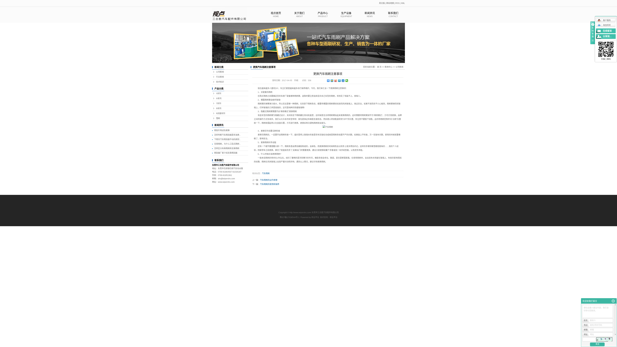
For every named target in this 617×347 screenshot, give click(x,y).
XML (403, 3)
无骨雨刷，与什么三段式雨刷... (227, 144)
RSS (397, 3)
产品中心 (323, 15)
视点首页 (276, 15)
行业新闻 (220, 77)
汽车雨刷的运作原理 (268, 180)
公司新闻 (220, 72)
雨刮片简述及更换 (222, 130)
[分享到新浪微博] (335, 80)
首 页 (379, 67)
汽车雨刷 (266, 173)
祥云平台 (315, 217)
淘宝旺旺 (607, 25)
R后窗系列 (220, 113)
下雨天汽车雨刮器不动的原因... (227, 139)
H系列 (218, 98)
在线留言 (607, 31)
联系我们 (393, 15)
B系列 (218, 108)
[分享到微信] (346, 80)
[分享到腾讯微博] (339, 80)
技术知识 (220, 82)
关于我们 (299, 15)
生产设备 (346, 15)
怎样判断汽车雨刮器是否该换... (227, 135)
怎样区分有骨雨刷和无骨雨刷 (226, 148)
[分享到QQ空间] (332, 80)
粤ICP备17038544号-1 (290, 217)
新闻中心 (388, 67)
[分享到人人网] (343, 80)
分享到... (607, 36)
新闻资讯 (370, 15)
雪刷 (218, 118)
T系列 (218, 103)
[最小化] (613, 301)
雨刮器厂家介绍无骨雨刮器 (225, 153)
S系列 (218, 93)
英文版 (382, 3)
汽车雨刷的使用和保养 (269, 184)
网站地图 (390, 3)
